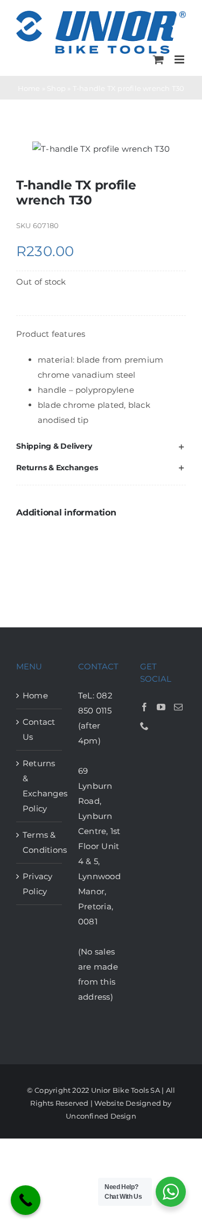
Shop (56, 88)
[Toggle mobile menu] (180, 59)
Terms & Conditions (40, 842)
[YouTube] (161, 707)
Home (29, 88)
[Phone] (144, 726)
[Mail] (178, 707)
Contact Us (39, 729)
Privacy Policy (38, 883)
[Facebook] (144, 707)
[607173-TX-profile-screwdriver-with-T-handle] (101, 149)
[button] (101, 446)
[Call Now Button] (25, 1200)
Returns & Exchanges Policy (40, 786)
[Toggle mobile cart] (158, 59)
